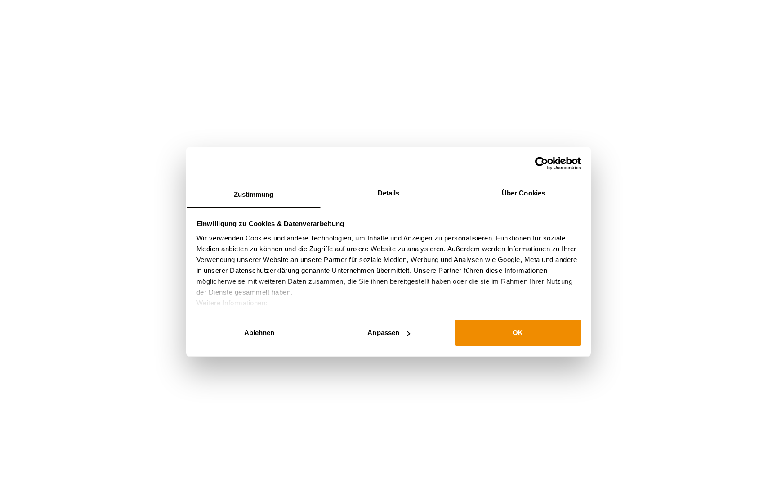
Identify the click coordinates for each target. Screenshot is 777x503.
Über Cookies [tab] (523, 193)
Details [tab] (389, 193)
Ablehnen (259, 332)
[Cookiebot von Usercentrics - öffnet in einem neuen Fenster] (541, 163)
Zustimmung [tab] (254, 194)
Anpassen (383, 332)
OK (518, 332)
